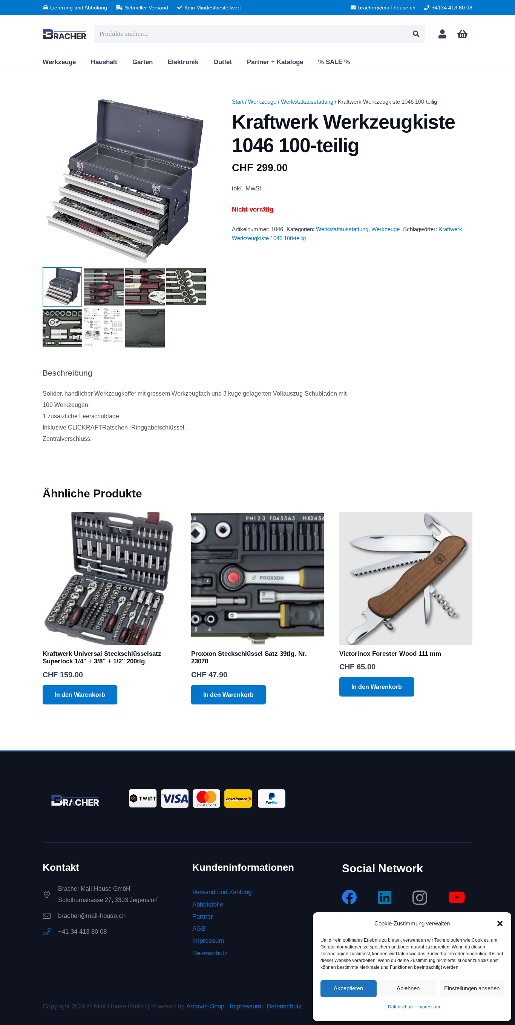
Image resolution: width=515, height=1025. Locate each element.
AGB (198, 929)
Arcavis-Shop (205, 1006)
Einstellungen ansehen (472, 988)
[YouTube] (456, 897)
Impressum (428, 1007)
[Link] (442, 34)
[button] (500, 923)
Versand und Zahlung (221, 892)
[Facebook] (349, 897)
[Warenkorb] (462, 34)
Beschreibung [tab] (67, 372)
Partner (202, 916)
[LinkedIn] (384, 897)
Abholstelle (207, 904)
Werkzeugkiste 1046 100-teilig (269, 238)
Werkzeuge (262, 101)
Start (238, 101)
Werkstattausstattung (307, 101)
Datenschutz (401, 1007)
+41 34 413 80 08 (82, 932)
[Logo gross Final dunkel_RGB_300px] (65, 34)
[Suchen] (416, 34)
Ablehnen (408, 988)
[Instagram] (419, 898)
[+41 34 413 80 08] (50, 932)
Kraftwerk (450, 229)
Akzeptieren (348, 988)
